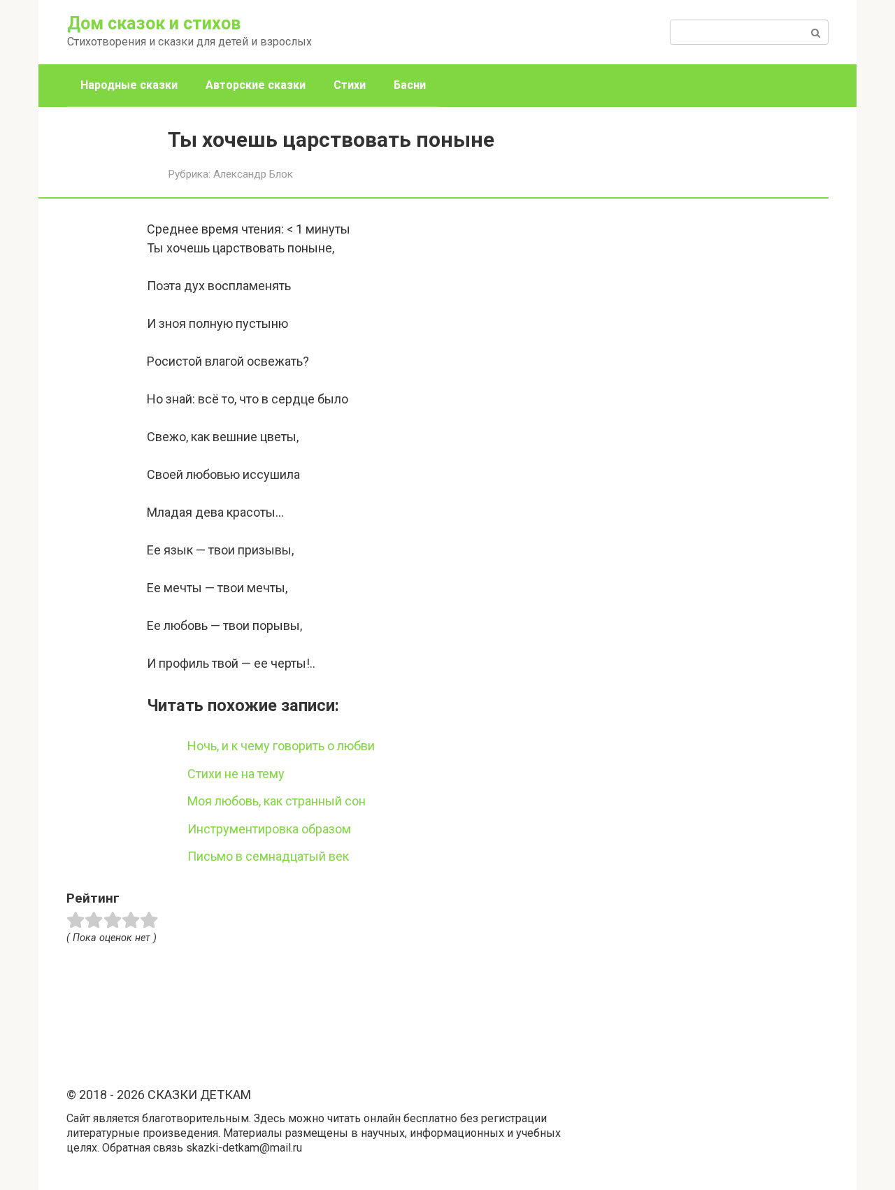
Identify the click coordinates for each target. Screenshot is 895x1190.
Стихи (350, 85)
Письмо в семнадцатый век (268, 856)
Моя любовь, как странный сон (276, 801)
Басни (410, 85)
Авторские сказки (256, 85)
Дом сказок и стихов (154, 23)
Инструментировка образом (269, 829)
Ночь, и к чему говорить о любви (281, 745)
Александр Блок (253, 174)
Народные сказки (129, 85)
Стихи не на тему (236, 773)
